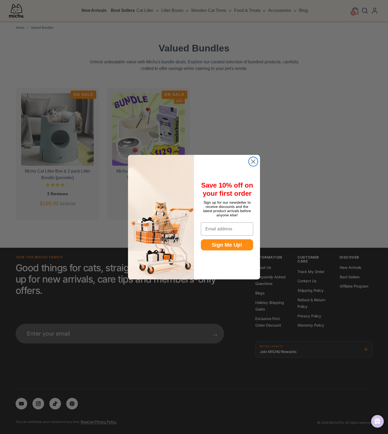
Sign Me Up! (227, 245)
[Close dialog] (253, 161)
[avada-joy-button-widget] (376, 421)
